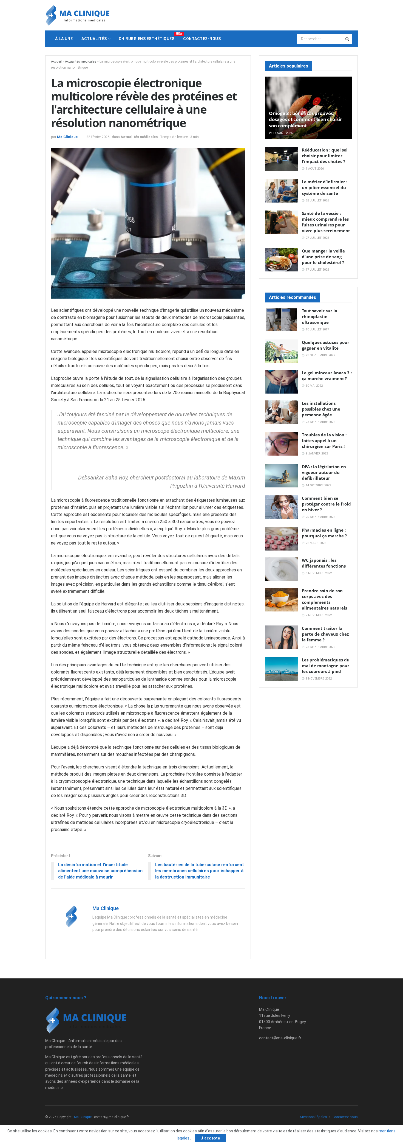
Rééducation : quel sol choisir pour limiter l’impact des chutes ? (325, 155)
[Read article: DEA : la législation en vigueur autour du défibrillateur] (281, 475)
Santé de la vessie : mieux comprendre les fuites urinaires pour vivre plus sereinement (326, 222)
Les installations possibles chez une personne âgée (321, 408)
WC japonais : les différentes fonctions (324, 563)
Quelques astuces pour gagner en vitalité (325, 345)
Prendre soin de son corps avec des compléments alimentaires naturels (324, 599)
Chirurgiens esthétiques (149, 36)
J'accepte (210, 1138)
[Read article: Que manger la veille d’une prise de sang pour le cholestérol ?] (281, 260)
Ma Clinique (67, 137)
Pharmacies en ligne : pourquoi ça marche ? (324, 532)
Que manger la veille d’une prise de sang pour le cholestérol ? (323, 256)
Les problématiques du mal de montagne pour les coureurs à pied (326, 665)
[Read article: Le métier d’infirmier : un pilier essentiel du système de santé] (281, 191)
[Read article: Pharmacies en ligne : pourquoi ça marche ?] (281, 539)
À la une (64, 39)
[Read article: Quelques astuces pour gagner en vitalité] (281, 351)
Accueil (56, 61)
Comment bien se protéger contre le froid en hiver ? (326, 503)
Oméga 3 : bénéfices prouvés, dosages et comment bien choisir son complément (305, 119)
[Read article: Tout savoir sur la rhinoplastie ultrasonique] (281, 320)
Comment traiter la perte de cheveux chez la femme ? (325, 633)
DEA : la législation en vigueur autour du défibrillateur (324, 472)
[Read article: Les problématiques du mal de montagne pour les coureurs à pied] (281, 669)
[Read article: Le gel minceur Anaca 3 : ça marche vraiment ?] (281, 382)
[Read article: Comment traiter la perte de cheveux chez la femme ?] (281, 637)
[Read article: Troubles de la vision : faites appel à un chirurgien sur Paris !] (281, 444)
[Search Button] (348, 39)
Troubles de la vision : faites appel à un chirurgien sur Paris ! (324, 440)
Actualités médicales (80, 61)
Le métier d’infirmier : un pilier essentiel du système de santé (324, 187)
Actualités (94, 39)
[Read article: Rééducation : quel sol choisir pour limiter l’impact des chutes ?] (281, 159)
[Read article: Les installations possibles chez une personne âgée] (281, 412)
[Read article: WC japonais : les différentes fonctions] (281, 569)
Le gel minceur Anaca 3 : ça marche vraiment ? (327, 375)
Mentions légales (313, 1117)
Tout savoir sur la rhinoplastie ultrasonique (319, 316)
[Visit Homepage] (77, 15)
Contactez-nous (202, 39)
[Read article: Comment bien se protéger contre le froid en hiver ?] (281, 507)
